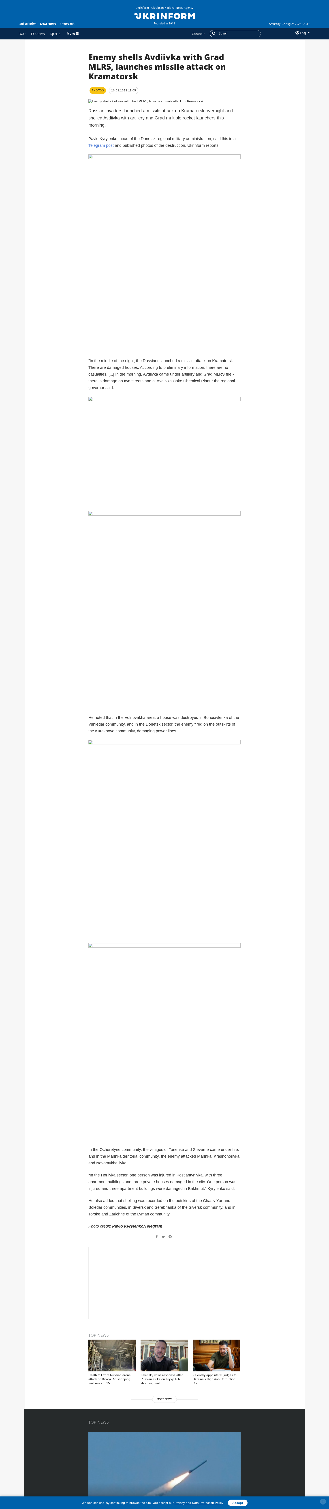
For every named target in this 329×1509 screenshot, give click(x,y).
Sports (55, 34)
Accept (237, 1503)
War (22, 34)
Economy (38, 34)
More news (164, 1399)
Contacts (198, 34)
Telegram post (101, 145)
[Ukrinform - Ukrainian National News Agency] (164, 15)
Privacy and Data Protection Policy (199, 1503)
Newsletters (48, 24)
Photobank (67, 24)
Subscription (27, 24)
